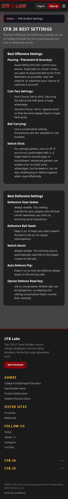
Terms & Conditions (14, 492)
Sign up (54, 6)
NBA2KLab (10, 418)
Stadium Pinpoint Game (17, 398)
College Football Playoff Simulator (22, 383)
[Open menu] (64, 6)
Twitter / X (9, 437)
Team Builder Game (15, 388)
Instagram (10, 442)
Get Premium (15, 364)
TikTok (7, 432)
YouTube (9, 447)
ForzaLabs (9, 412)
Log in (40, 6)
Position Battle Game (15, 393)
